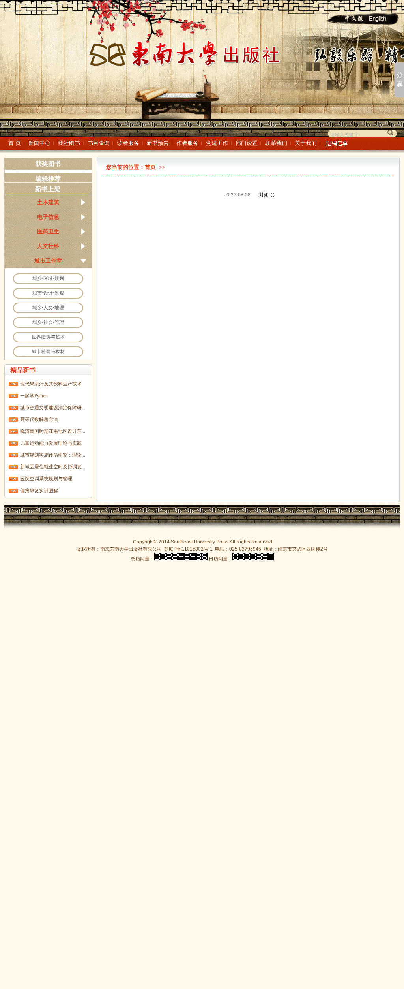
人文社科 (48, 246)
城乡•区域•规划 (48, 278)
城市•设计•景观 (48, 293)
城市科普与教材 (48, 351)
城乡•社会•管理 (48, 322)
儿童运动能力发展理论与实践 (51, 443)
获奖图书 (48, 163)
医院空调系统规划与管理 (46, 478)
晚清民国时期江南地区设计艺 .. (52, 431)
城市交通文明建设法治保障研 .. (52, 407)
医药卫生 (48, 231)
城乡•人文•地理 (48, 307)
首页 (150, 167)
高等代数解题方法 (39, 419)
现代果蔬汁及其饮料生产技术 (51, 384)
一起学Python (34, 396)
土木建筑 (48, 202)
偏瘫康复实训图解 (39, 490)
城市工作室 (48, 261)
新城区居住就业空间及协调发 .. (52, 467)
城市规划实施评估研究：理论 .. (52, 455)
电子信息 (48, 217)
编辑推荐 (48, 178)
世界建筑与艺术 (48, 337)
